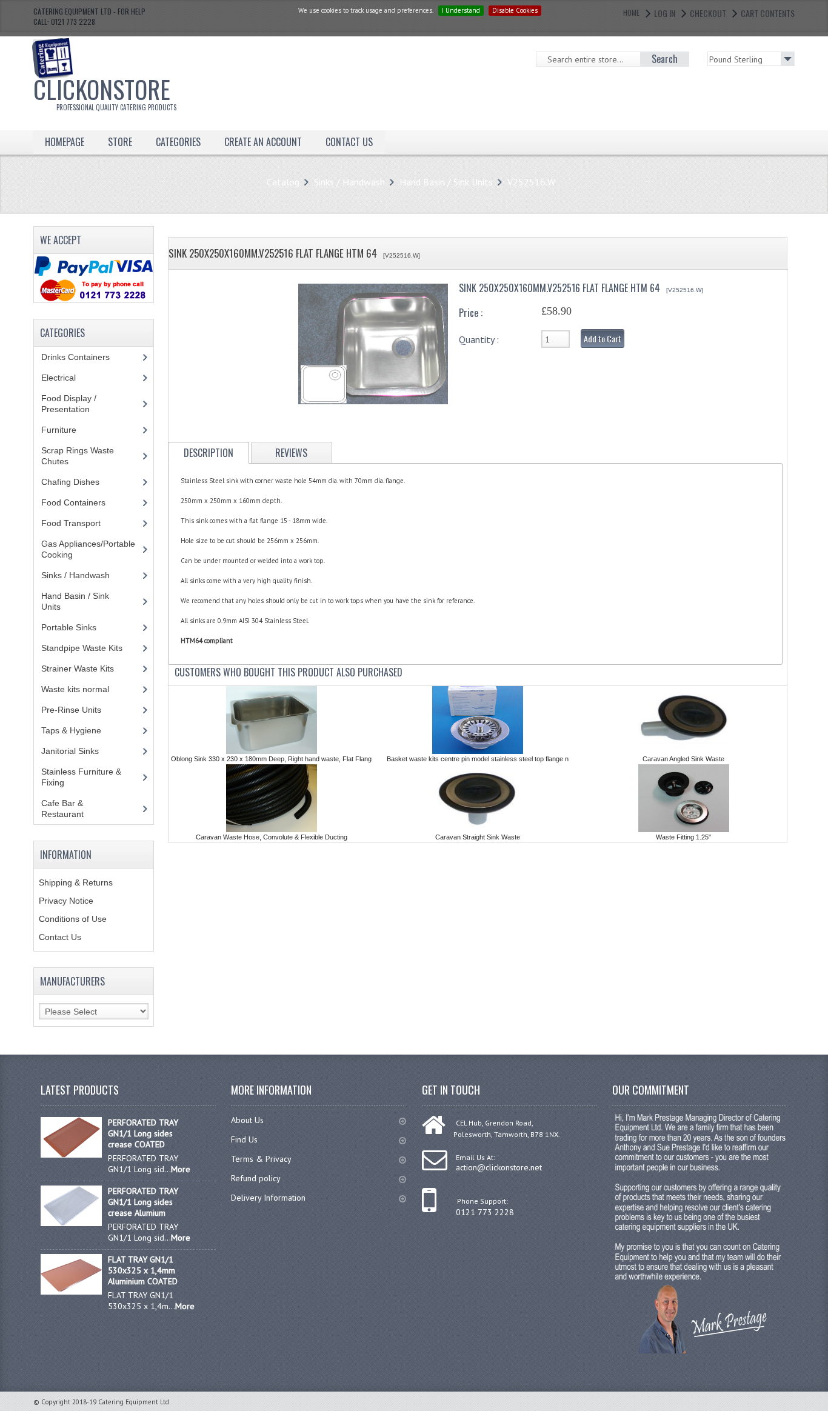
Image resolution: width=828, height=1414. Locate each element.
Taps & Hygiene (80, 730)
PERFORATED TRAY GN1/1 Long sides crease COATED (143, 1133)
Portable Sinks (75, 627)
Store (120, 142)
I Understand (461, 10)
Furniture (68, 430)
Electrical (70, 377)
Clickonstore (104, 91)
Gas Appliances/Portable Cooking (88, 549)
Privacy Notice (66, 900)
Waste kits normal (84, 689)
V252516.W (531, 182)
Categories (178, 142)
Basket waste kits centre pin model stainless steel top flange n (478, 758)
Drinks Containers (84, 357)
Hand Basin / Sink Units (446, 182)
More (180, 1169)
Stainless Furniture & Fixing (81, 777)
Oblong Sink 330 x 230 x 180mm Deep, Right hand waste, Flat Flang (271, 758)
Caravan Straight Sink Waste (477, 837)
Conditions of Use (73, 919)
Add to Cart (602, 338)
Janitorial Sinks (76, 751)
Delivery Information (268, 1197)
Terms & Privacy (261, 1158)
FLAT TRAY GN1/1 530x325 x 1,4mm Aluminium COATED (143, 1270)
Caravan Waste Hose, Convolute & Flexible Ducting (271, 837)
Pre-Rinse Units (78, 710)
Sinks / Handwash (349, 182)
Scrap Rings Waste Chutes (77, 455)
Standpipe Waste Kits (88, 648)
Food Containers (85, 502)
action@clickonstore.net (499, 1167)
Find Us (244, 1139)
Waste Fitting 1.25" (683, 837)
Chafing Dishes (79, 482)
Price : (470, 312)
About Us (247, 1120)
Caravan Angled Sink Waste (683, 758)
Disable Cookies (515, 10)
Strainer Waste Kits (84, 668)
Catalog (283, 182)
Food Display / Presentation (74, 403)
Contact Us (60, 937)
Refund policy (256, 1178)
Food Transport (82, 523)
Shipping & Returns (76, 882)
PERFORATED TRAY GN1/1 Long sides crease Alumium (143, 1202)
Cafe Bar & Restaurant (74, 808)
